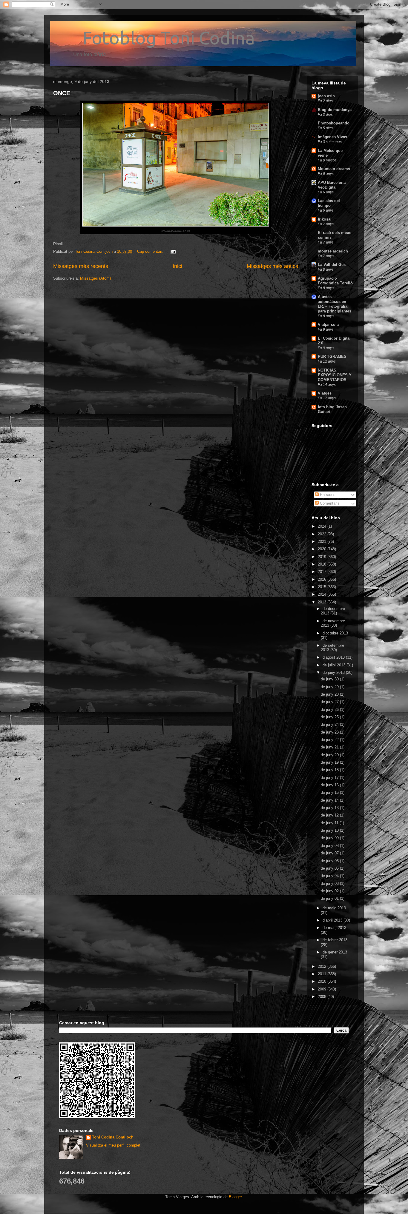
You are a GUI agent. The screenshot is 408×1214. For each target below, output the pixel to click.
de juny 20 (330, 755)
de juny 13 (330, 807)
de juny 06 (330, 861)
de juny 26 (330, 709)
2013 (322, 602)
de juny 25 (330, 717)
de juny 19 (330, 762)
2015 (322, 587)
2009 (322, 989)
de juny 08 (330, 845)
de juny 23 (330, 732)
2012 (322, 966)
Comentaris (329, 503)
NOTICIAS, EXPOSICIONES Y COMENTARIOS (335, 375)
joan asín (326, 96)
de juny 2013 (334, 672)
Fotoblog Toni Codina (154, 38)
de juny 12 (330, 815)
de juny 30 (330, 679)
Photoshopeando (333, 123)
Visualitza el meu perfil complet (113, 1145)
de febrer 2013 (335, 940)
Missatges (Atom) (95, 278)
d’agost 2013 (334, 657)
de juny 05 (330, 868)
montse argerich (333, 251)
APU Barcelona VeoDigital (332, 185)
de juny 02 (330, 891)
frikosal (325, 219)
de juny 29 (330, 687)
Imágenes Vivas (332, 137)
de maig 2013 (334, 908)
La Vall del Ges (332, 264)
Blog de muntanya (335, 109)
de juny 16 (330, 785)
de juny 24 (330, 724)
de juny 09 (330, 838)
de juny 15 (330, 792)
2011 (322, 974)
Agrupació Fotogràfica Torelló (335, 280)
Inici (177, 266)
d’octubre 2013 (335, 633)
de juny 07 (330, 853)
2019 (322, 556)
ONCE (61, 93)
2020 (322, 549)
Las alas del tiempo (329, 203)
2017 (322, 571)
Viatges (325, 393)
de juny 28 (330, 694)
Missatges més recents (80, 266)
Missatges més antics (272, 266)
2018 (322, 564)
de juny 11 (330, 823)
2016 (322, 579)
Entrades (327, 494)
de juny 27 (330, 702)
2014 (322, 594)
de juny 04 (330, 875)
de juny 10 (330, 830)
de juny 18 (330, 770)
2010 (322, 981)
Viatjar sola (328, 324)
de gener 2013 (335, 952)
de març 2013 (334, 927)
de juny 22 (330, 739)
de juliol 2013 (334, 665)
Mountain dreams (334, 169)
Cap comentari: (151, 251)
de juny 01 (330, 898)
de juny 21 (330, 747)
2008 (322, 996)
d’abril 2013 (333, 920)
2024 (322, 526)
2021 (322, 541)
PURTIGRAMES (332, 356)
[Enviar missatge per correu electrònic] (172, 251)
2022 (322, 534)
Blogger (235, 1197)
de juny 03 (330, 883)
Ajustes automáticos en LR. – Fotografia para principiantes (334, 304)
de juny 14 (330, 800)
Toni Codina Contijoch (113, 1137)
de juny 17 (330, 777)
